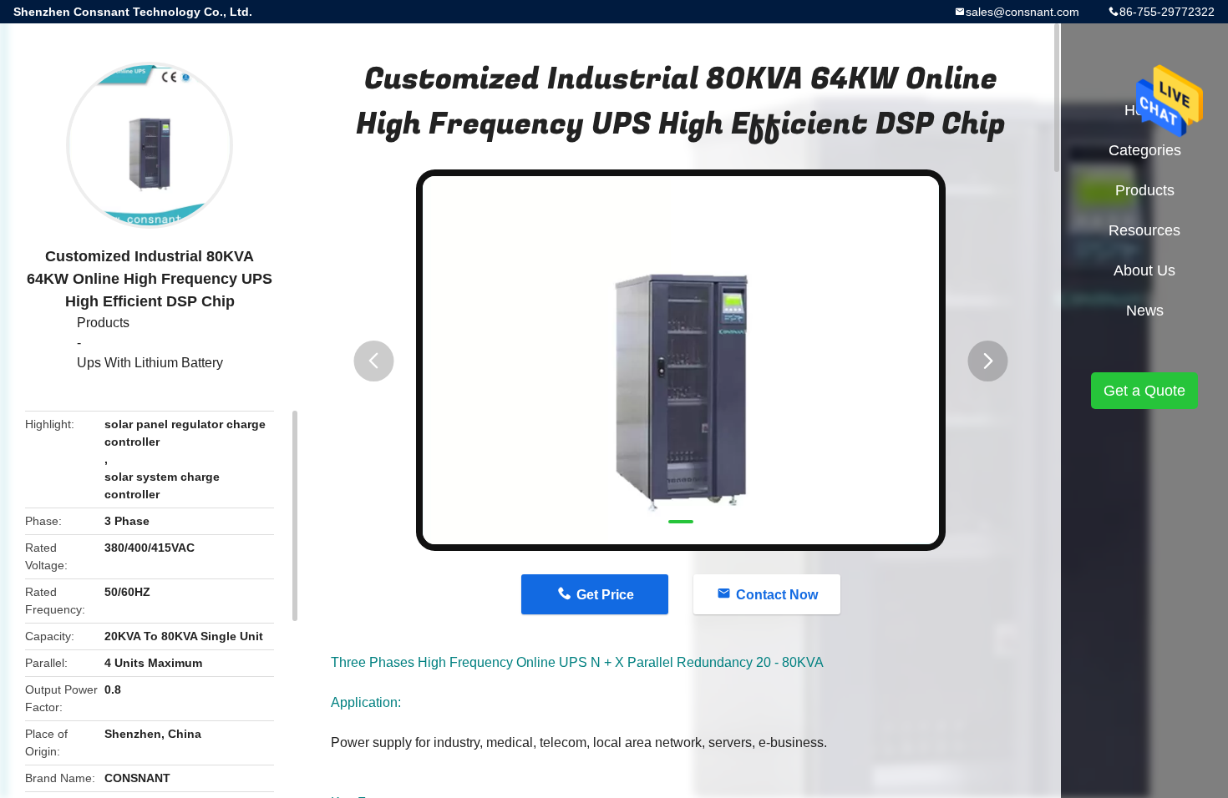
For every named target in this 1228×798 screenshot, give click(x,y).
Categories (1145, 150)
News (1145, 310)
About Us (1144, 270)
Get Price (605, 595)
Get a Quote (1144, 390)
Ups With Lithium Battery (150, 363)
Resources (1144, 230)
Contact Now (777, 595)
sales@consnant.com (1022, 11)
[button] (373, 361)
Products (103, 323)
